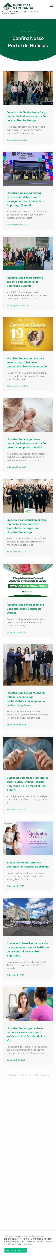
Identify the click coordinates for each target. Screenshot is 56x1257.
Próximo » (44, 1075)
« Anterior (12, 1075)
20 (36, 1075)
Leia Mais (27, 1244)
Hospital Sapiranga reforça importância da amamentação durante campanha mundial (26, 443)
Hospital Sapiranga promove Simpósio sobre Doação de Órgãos (25, 608)
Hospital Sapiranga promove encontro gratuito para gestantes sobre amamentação (27, 362)
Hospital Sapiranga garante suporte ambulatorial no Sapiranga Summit (25, 281)
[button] (51, 5)
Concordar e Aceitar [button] (15, 1250)
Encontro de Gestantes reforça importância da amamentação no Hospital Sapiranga (26, 116)
